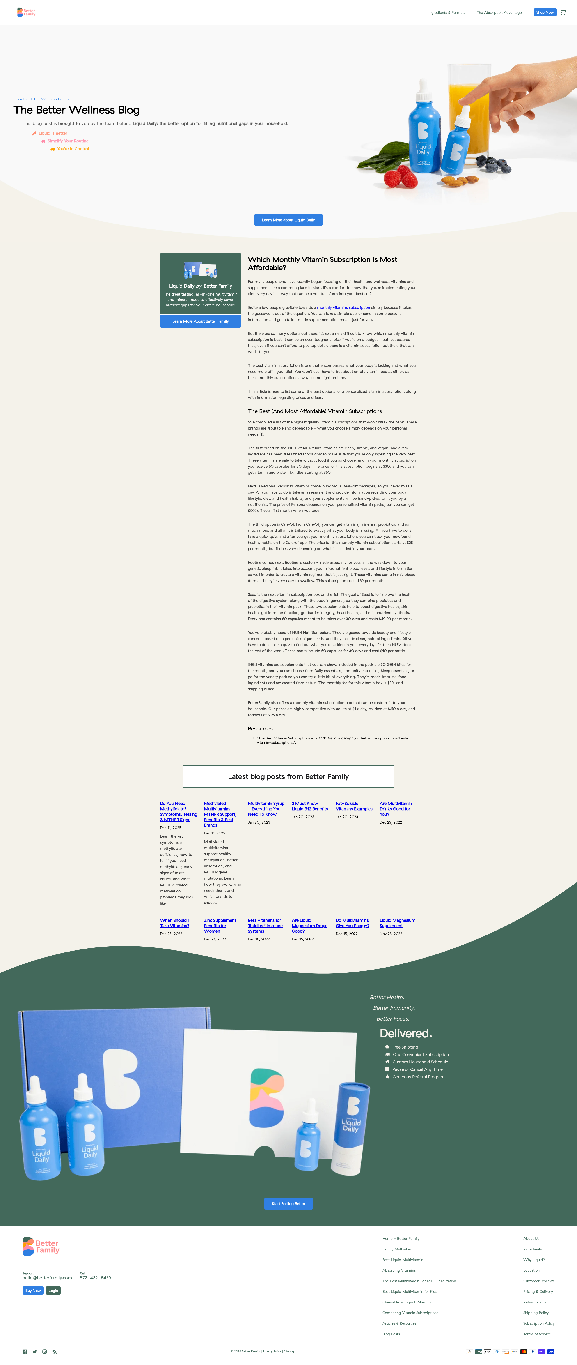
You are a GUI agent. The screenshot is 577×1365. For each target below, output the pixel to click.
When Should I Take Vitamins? (174, 922)
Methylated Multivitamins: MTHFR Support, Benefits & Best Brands (220, 814)
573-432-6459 (95, 1277)
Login (53, 1290)
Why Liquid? (534, 1259)
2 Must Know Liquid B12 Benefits (310, 806)
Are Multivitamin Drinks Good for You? (396, 809)
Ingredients (532, 1249)
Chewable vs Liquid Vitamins (406, 1302)
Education (531, 1270)
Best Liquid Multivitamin (402, 1259)
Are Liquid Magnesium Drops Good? (309, 925)
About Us (531, 1238)
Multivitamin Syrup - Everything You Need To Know (266, 809)
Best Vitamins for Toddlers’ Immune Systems (265, 925)
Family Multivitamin (398, 1249)
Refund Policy (534, 1302)
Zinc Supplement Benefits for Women (220, 925)
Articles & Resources (399, 1323)
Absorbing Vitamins (399, 1270)
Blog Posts (391, 1334)
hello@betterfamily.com (47, 1277)
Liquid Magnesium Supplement (397, 922)
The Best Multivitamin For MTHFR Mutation (419, 1281)
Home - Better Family (400, 1238)
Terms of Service (537, 1334)
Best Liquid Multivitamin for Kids (409, 1291)
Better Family (251, 1351)
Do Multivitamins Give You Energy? (352, 922)
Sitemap (289, 1351)
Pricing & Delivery (538, 1291)
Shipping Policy (536, 1312)
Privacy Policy (272, 1351)
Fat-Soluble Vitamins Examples (354, 806)
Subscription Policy (538, 1323)
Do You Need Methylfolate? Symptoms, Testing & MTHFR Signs (178, 811)
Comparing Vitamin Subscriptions (410, 1312)
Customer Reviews (538, 1281)
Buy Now (33, 1290)
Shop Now (545, 12)
